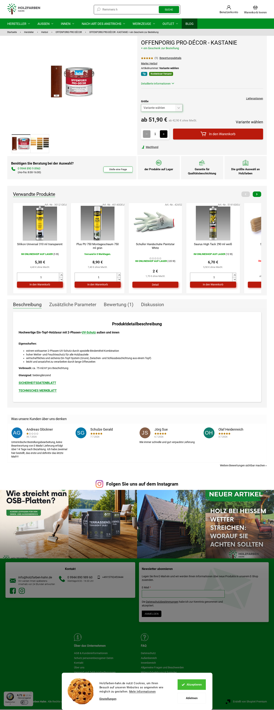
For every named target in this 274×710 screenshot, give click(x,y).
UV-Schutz (89, 332)
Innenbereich (148, 662)
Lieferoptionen (254, 98)
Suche (169, 9)
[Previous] (245, 194)
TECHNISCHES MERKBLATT (38, 390)
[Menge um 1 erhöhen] (163, 134)
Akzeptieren (194, 684)
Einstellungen (107, 699)
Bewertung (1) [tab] (119, 304)
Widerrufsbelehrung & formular (159, 672)
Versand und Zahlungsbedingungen (95, 672)
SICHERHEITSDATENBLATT (37, 383)
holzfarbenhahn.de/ (22, 591)
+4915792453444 (112, 577)
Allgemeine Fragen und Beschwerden (162, 667)
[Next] (257, 194)
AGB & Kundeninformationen (91, 653)
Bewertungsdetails (170, 57)
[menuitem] (19, 23)
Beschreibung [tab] (27, 304)
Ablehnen (192, 698)
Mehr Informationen (142, 691)
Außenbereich (149, 658)
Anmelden (152, 613)
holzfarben (13, 591)
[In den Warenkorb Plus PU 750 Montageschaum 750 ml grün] (98, 285)
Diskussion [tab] (152, 304)
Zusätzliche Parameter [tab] (72, 304)
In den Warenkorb (222, 134)
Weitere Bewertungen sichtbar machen (242, 465)
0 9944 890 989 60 (79, 577)
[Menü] (31, 694)
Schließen (167, 147)
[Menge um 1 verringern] (146, 134)
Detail (155, 284)
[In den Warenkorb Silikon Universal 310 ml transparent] (40, 285)
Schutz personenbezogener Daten (93, 658)
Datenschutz (148, 653)
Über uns (79, 667)
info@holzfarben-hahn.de (35, 577)
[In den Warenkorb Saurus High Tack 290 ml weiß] (213, 285)
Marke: (149, 63)
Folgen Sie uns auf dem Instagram (142, 484)
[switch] (24, 702)
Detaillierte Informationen (156, 83)
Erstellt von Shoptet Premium (250, 701)
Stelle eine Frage (118, 169)
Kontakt (78, 662)
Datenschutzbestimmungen (162, 601)
